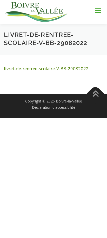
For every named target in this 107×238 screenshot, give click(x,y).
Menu (97, 10)
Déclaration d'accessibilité (53, 107)
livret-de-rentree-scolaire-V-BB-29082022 (46, 69)
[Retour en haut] (95, 94)
